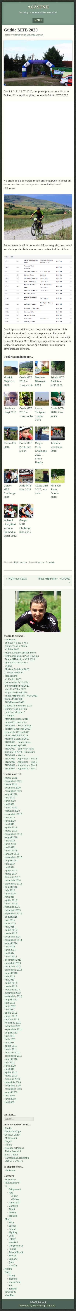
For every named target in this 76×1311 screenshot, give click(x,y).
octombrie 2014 (13, 936)
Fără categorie (20, 562)
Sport (7, 1272)
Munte (8, 1219)
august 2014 (11, 943)
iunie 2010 (10, 1066)
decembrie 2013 (13, 960)
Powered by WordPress (32, 1305)
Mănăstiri (13, 1206)
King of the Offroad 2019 (17, 732)
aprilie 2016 (11, 900)
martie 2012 (11, 1016)
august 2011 (11, 1032)
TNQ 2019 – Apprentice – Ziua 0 (21, 768)
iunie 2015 (10, 923)
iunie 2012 (10, 1006)
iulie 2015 (10, 920)
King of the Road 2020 (16, 692)
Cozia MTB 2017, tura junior (41, 489)
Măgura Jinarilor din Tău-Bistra (20, 652)
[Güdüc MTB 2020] (38, 238)
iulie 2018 (10, 840)
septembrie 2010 (13, 1056)
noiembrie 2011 (13, 1023)
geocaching (14, 1282)
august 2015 (11, 917)
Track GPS (10, 1292)
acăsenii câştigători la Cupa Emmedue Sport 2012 (10, 528)
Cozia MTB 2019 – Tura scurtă (26, 381)
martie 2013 (11, 986)
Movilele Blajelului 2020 (9, 381)
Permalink (50, 562)
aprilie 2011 (11, 1046)
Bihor (11, 1222)
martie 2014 (11, 956)
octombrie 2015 (13, 910)
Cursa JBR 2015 (10, 445)
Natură (8, 1269)
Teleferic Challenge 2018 (57, 447)
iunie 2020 (10, 801)
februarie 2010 (12, 1079)
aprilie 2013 (11, 983)
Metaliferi (13, 1242)
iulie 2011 (10, 1036)
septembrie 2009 (13, 1089)
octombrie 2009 (13, 1085)
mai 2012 (9, 1009)
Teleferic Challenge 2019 (17, 729)
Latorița (12, 1239)
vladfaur (16, 35)
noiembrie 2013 (13, 963)
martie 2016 (11, 903)
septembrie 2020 (13, 791)
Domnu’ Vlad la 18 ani (16, 646)
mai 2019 (9, 824)
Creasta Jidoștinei (14, 672)
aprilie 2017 (11, 870)
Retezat (12, 1255)
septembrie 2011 (13, 1029)
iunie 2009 (10, 1099)
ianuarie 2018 (12, 854)
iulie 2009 (10, 1095)
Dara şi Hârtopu (13, 1131)
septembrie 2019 (13, 814)
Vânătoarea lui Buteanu (17, 1158)
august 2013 (11, 973)
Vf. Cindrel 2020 (13, 679)
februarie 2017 (12, 877)
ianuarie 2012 (12, 1019)
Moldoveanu (11, 1138)
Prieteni (12, 1212)
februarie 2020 (12, 811)
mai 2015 (9, 926)
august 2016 (11, 887)
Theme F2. (50, 1305)
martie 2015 (11, 933)
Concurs (40, 562)
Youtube (13, 1216)
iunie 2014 (10, 950)
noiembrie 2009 (13, 1082)
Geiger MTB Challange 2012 (9, 491)
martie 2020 (11, 807)
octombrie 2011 (12, 1026)
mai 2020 (9, 804)
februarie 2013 (12, 989)
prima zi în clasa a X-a (16, 722)
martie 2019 (11, 830)
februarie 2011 (12, 1052)
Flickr (15, 1196)
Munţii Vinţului (16, 1245)
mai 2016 (9, 897)
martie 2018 (11, 850)
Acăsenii (38, 7)
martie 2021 (11, 784)
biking (12, 1275)
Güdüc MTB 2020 (14, 699)
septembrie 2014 (13, 940)
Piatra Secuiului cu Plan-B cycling (22, 656)
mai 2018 (9, 847)
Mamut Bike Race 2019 (16, 719)
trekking (13, 1288)
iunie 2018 (10, 844)
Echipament (15, 1189)
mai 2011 (9, 1042)
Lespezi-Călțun (12, 1135)
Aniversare (10, 1179)
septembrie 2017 (13, 857)
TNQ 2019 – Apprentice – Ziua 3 (21, 758)
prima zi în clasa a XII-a (16, 643)
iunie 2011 (10, 1039)
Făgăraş (13, 1232)
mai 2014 (9, 953)
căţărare (13, 1279)
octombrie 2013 (13, 966)
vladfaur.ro (10, 639)
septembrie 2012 (13, 996)
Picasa (15, 1199)
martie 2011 (11, 1049)
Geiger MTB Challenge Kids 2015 (25, 526)
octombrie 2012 (13, 993)
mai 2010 (9, 1069)
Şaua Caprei (11, 1154)
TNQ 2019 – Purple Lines (17, 742)
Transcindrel (11, 676)
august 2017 (11, 860)
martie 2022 (11, 778)
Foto (11, 1192)
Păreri (12, 1209)
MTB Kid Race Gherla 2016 (56, 491)
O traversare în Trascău (16, 682)
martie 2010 (11, 1075)
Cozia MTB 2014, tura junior (25, 447)
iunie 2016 (10, 893)
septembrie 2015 (13, 913)
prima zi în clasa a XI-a (16, 662)
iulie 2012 (10, 1003)
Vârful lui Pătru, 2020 (15, 689)
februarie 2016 (12, 907)
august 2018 (11, 837)
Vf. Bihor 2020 (12, 649)
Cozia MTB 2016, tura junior (57, 412)
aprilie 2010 (11, 1072)
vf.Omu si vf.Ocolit (14, 1161)
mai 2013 (9, 979)
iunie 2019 (10, 821)
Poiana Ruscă (16, 1252)
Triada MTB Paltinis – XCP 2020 (57, 381)
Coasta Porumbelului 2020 (18, 705)
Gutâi (11, 1235)
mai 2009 (9, 1102)
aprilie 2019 (11, 827)
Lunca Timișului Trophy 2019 (40, 414)
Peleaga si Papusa (14, 1148)
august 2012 (11, 999)
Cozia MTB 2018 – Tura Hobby (26, 412)
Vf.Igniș (8, 666)
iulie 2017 (10, 864)
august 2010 (11, 1059)
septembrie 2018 (13, 834)
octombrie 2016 (13, 880)
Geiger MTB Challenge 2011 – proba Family (41, 453)
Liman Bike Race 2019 (16, 735)
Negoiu (8, 1141)
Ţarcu (11, 1262)
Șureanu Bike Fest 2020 (17, 686)
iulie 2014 (10, 946)
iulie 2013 (10, 976)
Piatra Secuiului (13, 1151)
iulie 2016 (10, 890)
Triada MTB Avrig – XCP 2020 (20, 659)
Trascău (13, 1265)
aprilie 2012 (11, 1013)
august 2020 (11, 794)
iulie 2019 (10, 817)
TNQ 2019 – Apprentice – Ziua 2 (21, 762)
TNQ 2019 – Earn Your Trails (19, 748)
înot (10, 1285)
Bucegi (12, 1226)
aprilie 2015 (11, 930)
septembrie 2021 (13, 781)
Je (6, 1186)
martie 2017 (11, 874)
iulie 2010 (10, 1062)
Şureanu (13, 1259)
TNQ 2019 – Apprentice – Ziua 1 (21, 765)
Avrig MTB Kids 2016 (25, 487)
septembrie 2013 (13, 970)
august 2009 (11, 1092)
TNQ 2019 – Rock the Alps (18, 725)
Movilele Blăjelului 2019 (40, 381)
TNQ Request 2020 (16, 579)
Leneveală (14, 1202)
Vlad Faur (10, 1295)
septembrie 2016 (13, 883)
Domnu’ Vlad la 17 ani (16, 709)
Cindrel (8, 1128)
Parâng (8, 1144)
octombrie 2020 (13, 787)
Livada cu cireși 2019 (10, 410)
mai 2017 (9, 867)
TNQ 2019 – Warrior (15, 755)
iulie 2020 (10, 797)
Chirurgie (9, 715)
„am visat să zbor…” (15, 712)
